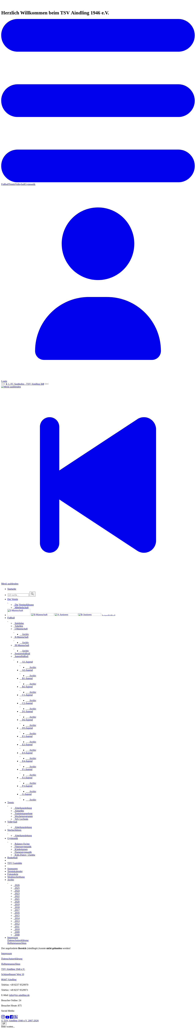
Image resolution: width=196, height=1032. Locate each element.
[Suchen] (32, 594)
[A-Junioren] (66, 615)
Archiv (24, 634)
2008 (16, 935)
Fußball (5, 184)
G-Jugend (26, 794)
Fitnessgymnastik (22, 846)
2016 (16, 912)
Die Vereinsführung (23, 604)
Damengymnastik (22, 852)
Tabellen (18, 626)
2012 (16, 923)
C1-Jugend (26, 695)
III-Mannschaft (21, 645)
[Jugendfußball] (113, 615)
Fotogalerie (12, 874)
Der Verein (12, 599)
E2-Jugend (26, 744)
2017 (16, 910)
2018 (16, 907)
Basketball (12, 857)
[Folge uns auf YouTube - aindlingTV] (7, 1018)
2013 (16, 921)
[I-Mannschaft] (18, 615)
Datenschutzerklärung (11, 958)
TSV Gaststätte (14, 863)
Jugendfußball (20, 656)
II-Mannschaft (20, 637)
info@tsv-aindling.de (19, 995)
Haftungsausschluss (10, 964)
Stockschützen (14, 830)
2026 (16, 885)
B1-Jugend (26, 678)
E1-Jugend (26, 736)
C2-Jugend (26, 703)
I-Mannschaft (20, 628)
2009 (16, 932)
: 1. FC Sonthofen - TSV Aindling (25, 384)
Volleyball (20, 184)
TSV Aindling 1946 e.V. (13, 969)
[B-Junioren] (89, 615)
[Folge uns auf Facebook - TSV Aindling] (11, 1018)
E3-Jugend (26, 753)
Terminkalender (15, 871)
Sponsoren (12, 868)
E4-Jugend (26, 761)
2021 (16, 899)
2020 (16, 901)
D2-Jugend (26, 719)
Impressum (6, 953)
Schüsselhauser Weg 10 (12, 974)
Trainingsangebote (22, 813)
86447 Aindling (8, 979)
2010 (16, 929)
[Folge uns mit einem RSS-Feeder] (16, 1018)
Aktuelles (18, 810)
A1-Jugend (26, 662)
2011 (16, 926)
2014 (16, 918)
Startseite (11, 589)
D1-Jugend (26, 711)
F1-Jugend (26, 769)
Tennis (12, 184)
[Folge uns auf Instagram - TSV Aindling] (3, 1018)
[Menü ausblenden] (11, 386)
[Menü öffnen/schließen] (7, 602)
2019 (16, 904)
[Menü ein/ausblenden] (98, 181)
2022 (16, 896)
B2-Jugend (26, 686)
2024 (16, 890)
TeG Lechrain (20, 819)
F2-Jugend (26, 777)
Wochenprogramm (23, 816)
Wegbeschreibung (16, 877)
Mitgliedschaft (20, 607)
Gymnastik (30, 184)
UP (3, 1024)
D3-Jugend (26, 728)
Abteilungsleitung (22, 808)
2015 (16, 915)
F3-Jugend (26, 786)
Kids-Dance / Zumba (24, 855)
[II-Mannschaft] (42, 615)
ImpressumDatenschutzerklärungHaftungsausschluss (17, 940)
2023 (16, 893)
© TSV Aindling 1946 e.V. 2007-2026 (20, 1020)
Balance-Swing (21, 844)
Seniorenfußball (21, 653)
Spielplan (18, 623)
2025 (16, 888)
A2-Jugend (26, 670)
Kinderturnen (20, 849)
